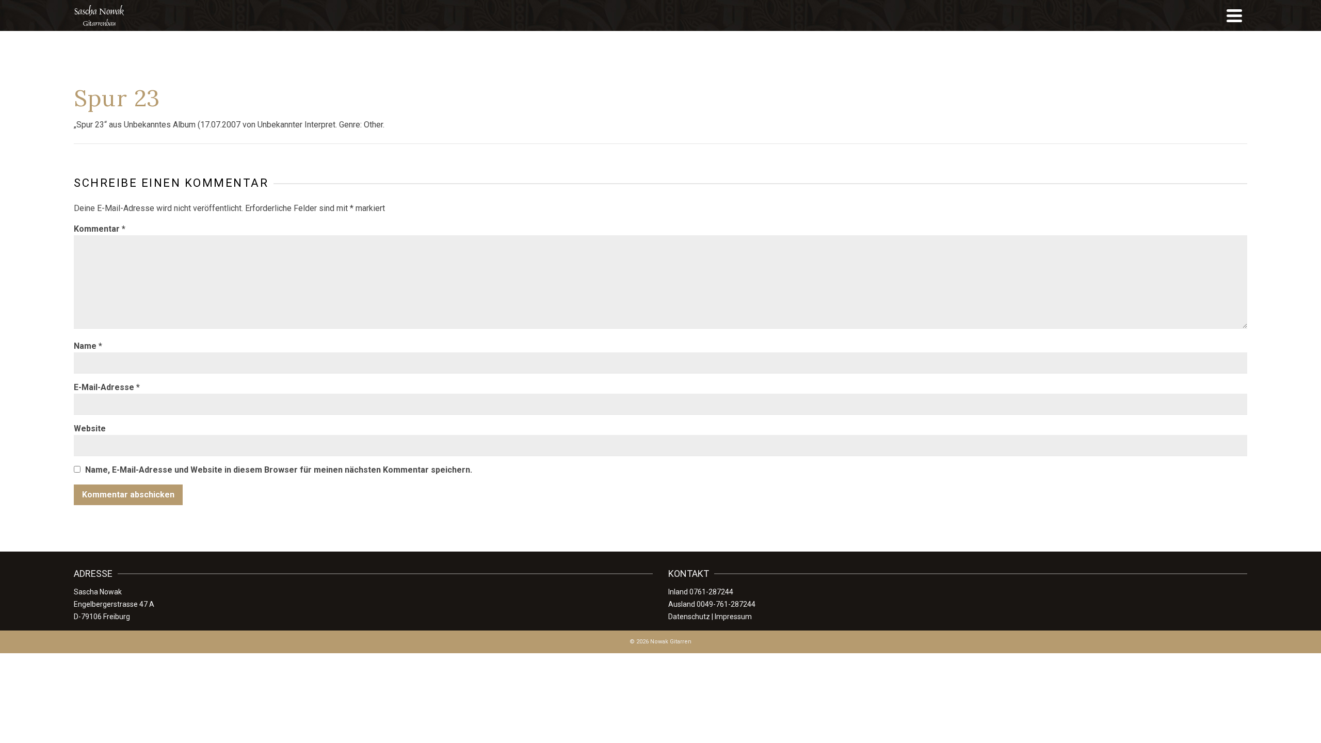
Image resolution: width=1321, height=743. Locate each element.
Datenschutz (689, 616)
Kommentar (99, 229)
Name (88, 346)
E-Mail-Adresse (107, 387)
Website (90, 428)
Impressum (733, 616)
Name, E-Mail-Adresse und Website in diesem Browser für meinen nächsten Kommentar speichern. (278, 470)
